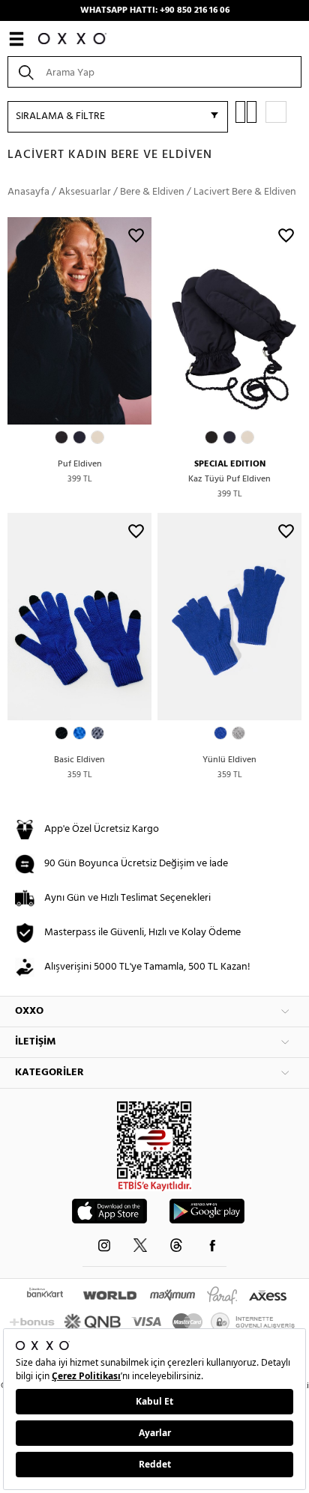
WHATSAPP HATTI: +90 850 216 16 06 (155, 10)
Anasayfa (29, 192)
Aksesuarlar (84, 192)
